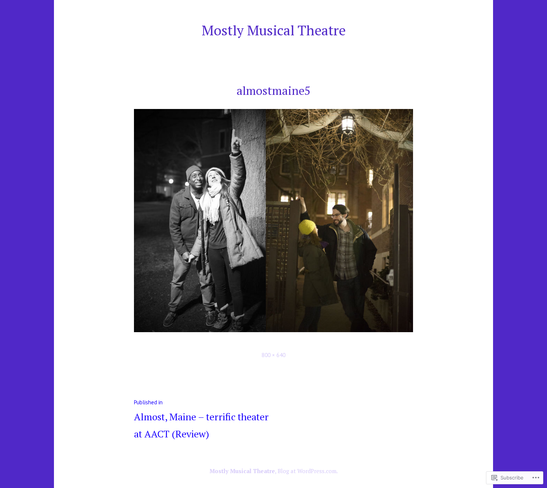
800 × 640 (273, 355)
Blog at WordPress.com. (308, 471)
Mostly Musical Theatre (274, 30)
